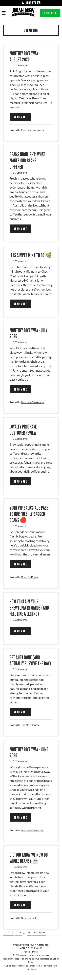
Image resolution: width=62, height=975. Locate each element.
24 (29, 932)
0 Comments (20, 65)
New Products (29, 917)
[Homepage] (23, 13)
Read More (20, 117)
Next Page (39, 932)
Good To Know (29, 577)
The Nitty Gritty (30, 724)
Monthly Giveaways (32, 129)
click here (31, 969)
